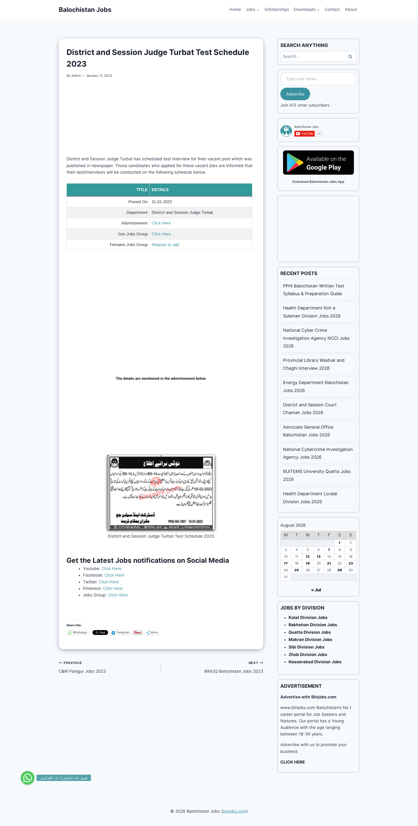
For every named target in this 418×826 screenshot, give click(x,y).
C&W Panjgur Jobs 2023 (82, 667)
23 (351, 563)
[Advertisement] (161, 120)
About (351, 9)
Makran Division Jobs (310, 639)
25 (296, 570)
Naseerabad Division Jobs (315, 661)
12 (308, 556)
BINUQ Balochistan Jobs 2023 (233, 667)
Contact (332, 9)
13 (319, 556)
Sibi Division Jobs (307, 647)
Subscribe (295, 94)
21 (329, 563)
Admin (76, 75)
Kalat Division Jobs (308, 617)
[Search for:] (318, 56)
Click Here (161, 223)
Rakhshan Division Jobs (313, 624)
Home (235, 9)
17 (286, 563)
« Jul (316, 589)
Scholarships (276, 9)
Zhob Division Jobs (308, 654)
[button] (27, 778)
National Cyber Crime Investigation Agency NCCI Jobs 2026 (316, 338)
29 (339, 570)
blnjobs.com (234, 811)
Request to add (165, 244)
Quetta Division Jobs (310, 632)
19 (308, 563)
